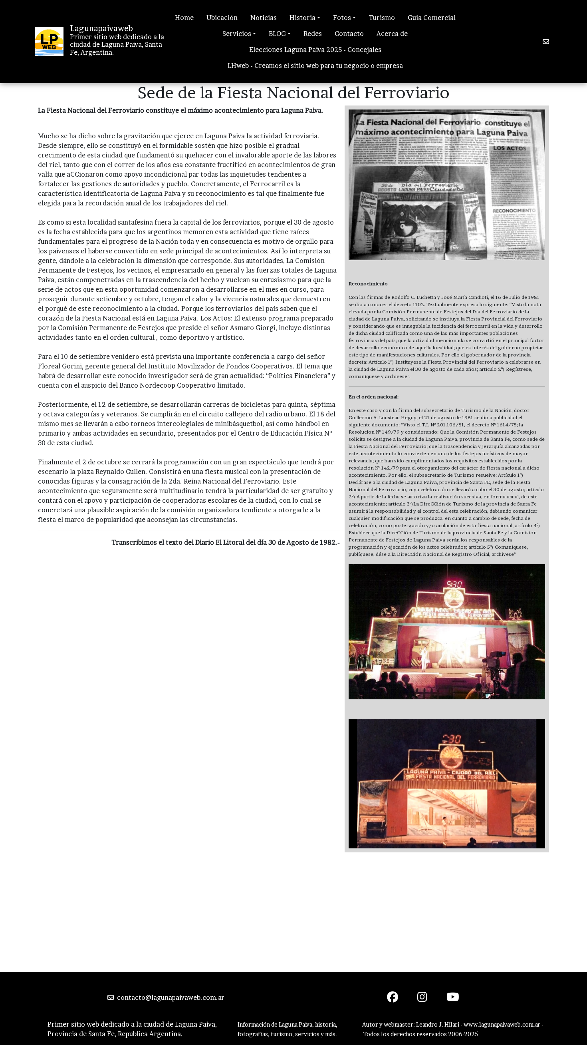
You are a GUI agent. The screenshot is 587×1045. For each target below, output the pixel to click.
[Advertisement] (293, 912)
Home (184, 18)
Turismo (382, 18)
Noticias (263, 18)
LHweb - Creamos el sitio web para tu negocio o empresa (315, 66)
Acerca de (392, 34)
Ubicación (222, 18)
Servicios (236, 34)
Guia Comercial (432, 18)
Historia (302, 18)
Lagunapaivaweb (101, 28)
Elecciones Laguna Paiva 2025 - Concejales (315, 50)
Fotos (342, 18)
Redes (312, 34)
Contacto (349, 34)
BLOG (277, 34)
